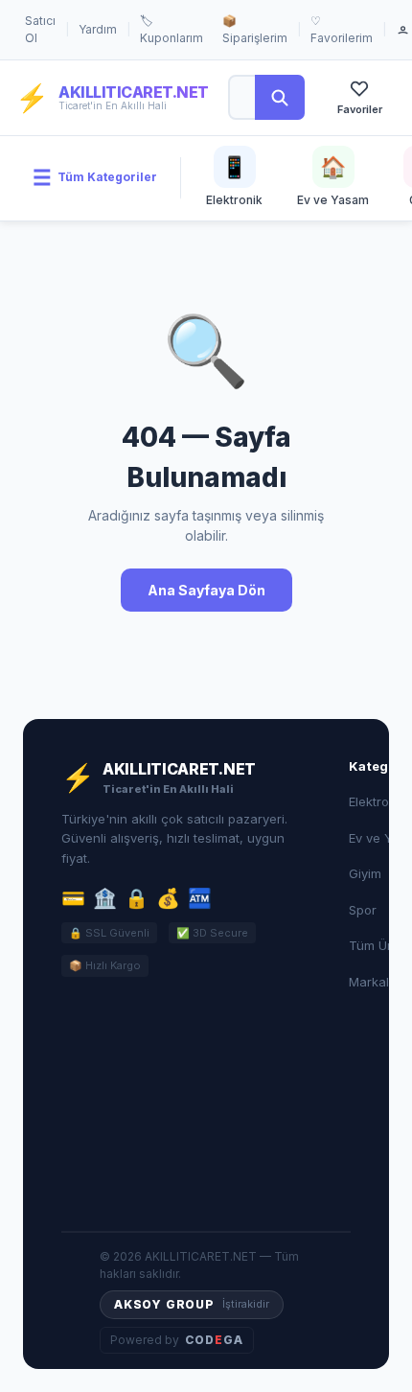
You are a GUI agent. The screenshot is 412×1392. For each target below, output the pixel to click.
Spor (363, 909)
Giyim (365, 873)
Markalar (375, 981)
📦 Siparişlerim (254, 29)
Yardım (98, 29)
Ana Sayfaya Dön (206, 590)
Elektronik (377, 801)
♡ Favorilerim (341, 29)
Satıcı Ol (40, 29)
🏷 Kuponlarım (171, 29)
